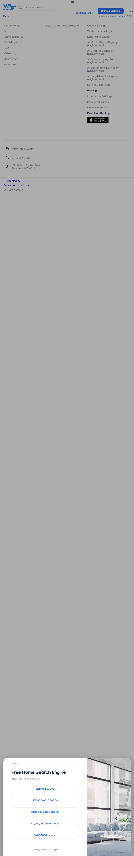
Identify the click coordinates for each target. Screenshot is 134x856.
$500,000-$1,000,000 (45, 800)
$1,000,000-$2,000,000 (45, 812)
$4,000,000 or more (45, 835)
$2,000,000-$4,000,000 (45, 823)
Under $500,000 (45, 788)
